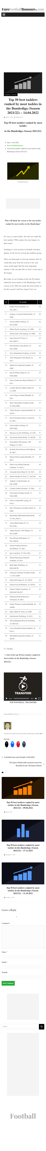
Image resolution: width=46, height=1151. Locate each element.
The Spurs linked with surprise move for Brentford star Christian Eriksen (25, 764)
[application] (23, 686)
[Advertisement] (23, 40)
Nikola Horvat (19, 117)
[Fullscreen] (39, 698)
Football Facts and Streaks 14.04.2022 (19, 757)
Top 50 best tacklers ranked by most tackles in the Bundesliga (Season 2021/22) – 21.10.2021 (23, 890)
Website (4, 972)
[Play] (7, 698)
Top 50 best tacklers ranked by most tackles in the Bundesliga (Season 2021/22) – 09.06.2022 (23, 805)
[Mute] (36, 698)
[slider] (21, 698)
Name (4, 952)
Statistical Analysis (11, 94)
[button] (23, 686)
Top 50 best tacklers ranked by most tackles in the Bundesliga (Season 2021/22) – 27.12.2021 (23, 848)
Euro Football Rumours (15, 145)
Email (4, 962)
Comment (6, 923)
